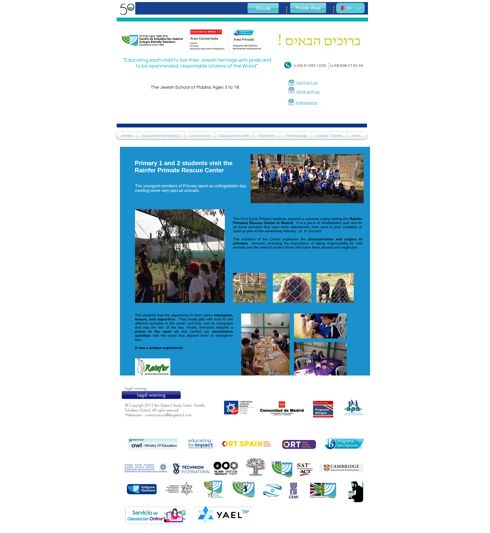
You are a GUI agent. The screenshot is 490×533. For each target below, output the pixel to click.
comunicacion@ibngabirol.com (168, 414)
